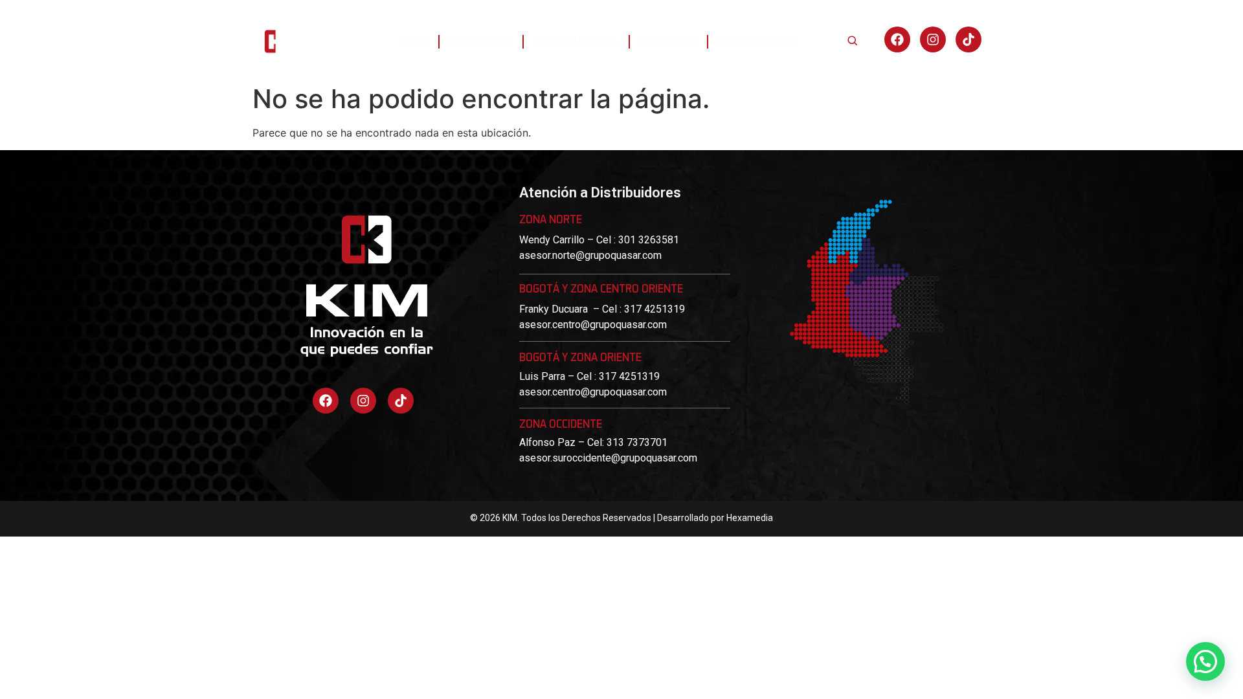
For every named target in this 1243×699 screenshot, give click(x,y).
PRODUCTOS (481, 41)
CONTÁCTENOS (757, 41)
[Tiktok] (401, 401)
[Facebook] (897, 39)
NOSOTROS (668, 41)
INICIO (414, 41)
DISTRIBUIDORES (576, 41)
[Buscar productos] (852, 40)
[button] (1205, 661)
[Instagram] (933, 39)
